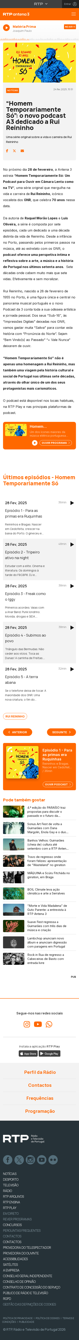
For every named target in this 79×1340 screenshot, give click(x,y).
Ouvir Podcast (56, 784)
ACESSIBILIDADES (15, 1259)
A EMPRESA (11, 1270)
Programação (39, 1111)
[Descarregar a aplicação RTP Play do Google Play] (49, 1053)
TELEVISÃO (10, 1185)
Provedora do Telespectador (27, 1247)
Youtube (42, 1160)
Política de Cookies (48, 1318)
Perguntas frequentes (22, 1230)
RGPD (7, 1298)
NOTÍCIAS (9, 1174)
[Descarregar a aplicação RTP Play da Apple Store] (28, 1053)
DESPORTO (10, 1179)
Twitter (19, 1160)
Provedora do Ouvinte (21, 1253)
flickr (53, 1160)
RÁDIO (7, 1191)
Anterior (19, 732)
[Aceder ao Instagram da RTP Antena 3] (27, 1024)
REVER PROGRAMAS (17, 1219)
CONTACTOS (12, 1242)
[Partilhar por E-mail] (22, 151)
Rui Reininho (15, 716)
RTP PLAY (9, 1208)
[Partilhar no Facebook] (7, 151)
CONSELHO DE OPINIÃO (19, 1281)
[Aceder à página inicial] (26, 14)
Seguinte (59, 732)
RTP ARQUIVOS (13, 1196)
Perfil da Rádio (39, 1072)
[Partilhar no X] (14, 151)
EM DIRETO (11, 1213)
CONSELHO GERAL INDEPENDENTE (27, 1276)
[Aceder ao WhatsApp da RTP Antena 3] (49, 1024)
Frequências (39, 1098)
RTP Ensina (11, 1202)
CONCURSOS (12, 1225)
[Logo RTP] (23, 1139)
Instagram (30, 1160)
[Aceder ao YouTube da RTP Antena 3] (38, 1024)
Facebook (8, 1160)
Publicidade (26, 1322)
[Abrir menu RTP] (39, 4)
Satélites (10, 1264)
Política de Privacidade (18, 1318)
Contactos (39, 1085)
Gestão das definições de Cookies (29, 1304)
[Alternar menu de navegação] (75, 14)
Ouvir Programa (54, 443)
